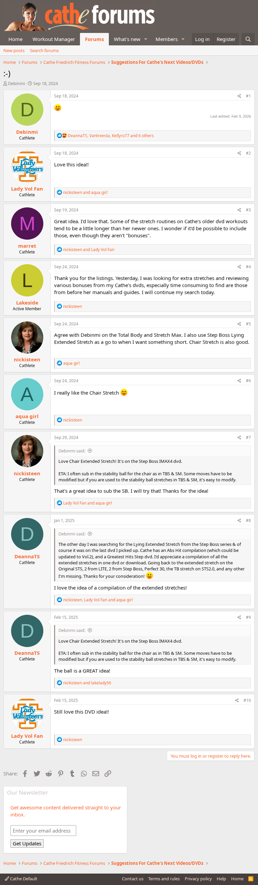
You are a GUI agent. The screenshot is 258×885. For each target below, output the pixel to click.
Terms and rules (164, 879)
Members (167, 39)
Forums (94, 39)
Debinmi (16, 83)
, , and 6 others (111, 135)
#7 (248, 437)
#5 (248, 324)
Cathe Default (23, 879)
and (85, 192)
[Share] (239, 96)
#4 (248, 267)
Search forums (44, 50)
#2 (248, 153)
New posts (14, 50)
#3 (248, 210)
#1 (248, 96)
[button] (145, 39)
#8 (248, 520)
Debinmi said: (71, 451)
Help (221, 879)
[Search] (248, 39)
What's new (127, 39)
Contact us (132, 879)
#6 (248, 381)
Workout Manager (54, 39)
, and (98, 600)
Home (15, 39)
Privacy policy (198, 879)
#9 (248, 617)
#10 (247, 700)
